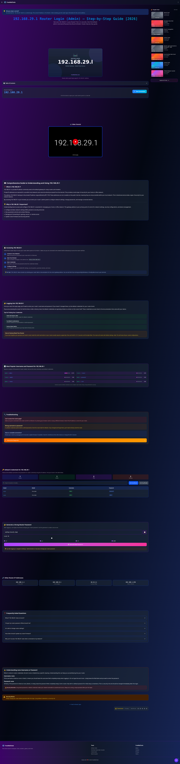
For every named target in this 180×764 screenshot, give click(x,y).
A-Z (6, 541)
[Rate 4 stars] (144, 709)
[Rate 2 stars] (140, 709)
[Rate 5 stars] (147, 709)
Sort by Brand (133, 483)
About (137, 748)
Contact (137, 750)
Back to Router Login (76, 704)
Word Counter (94, 754)
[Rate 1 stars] (138, 709)
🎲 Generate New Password (75, 544)
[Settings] (178, 2)
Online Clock (94, 748)
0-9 (78, 541)
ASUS (4, 491)
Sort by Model (143, 483)
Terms (137, 754)
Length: (6, 536)
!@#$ (114, 541)
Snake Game (94, 752)
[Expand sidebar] (2, 2)
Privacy (137, 752)
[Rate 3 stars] (142, 709)
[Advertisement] (75, 37)
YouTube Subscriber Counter (98, 750)
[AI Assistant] (176, 760)
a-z (42, 541)
